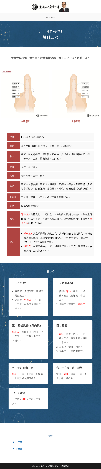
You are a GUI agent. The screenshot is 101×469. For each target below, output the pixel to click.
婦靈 (72, 374)
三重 (21, 374)
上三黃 (19, 442)
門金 (66, 338)
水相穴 (15, 340)
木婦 (42, 237)
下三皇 (19, 448)
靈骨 (75, 291)
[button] (50, 442)
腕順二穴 (38, 332)
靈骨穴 (71, 304)
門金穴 (74, 237)
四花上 (76, 334)
